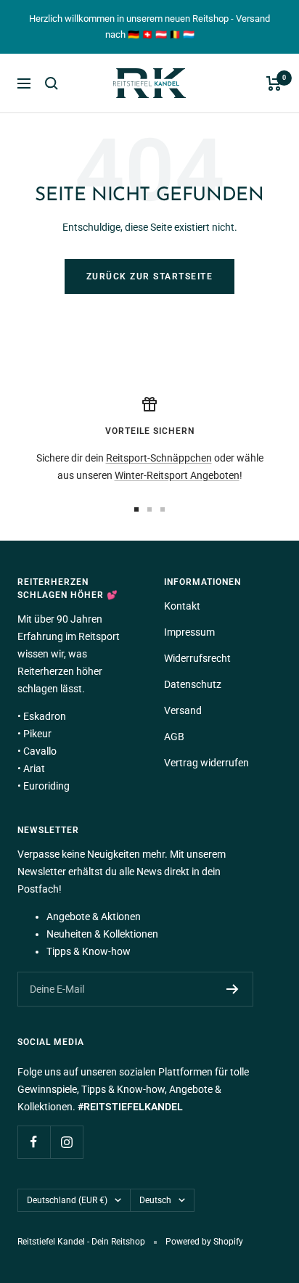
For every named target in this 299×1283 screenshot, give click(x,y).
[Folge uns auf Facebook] (33, 1142)
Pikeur (37, 733)
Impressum (189, 632)
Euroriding (46, 786)
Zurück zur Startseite (149, 276)
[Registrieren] (232, 989)
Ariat (34, 768)
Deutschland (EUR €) (67, 1200)
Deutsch (155, 1200)
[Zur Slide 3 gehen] (162, 509)
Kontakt (182, 606)
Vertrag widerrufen (206, 762)
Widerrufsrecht (197, 658)
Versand (183, 710)
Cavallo (40, 751)
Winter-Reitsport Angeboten (177, 475)
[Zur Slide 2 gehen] (149, 509)
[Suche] (51, 83)
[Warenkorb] (274, 83)
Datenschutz (192, 684)
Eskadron (44, 716)
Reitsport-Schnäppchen (159, 458)
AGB (174, 736)
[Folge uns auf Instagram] (66, 1142)
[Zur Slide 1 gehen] (136, 509)
